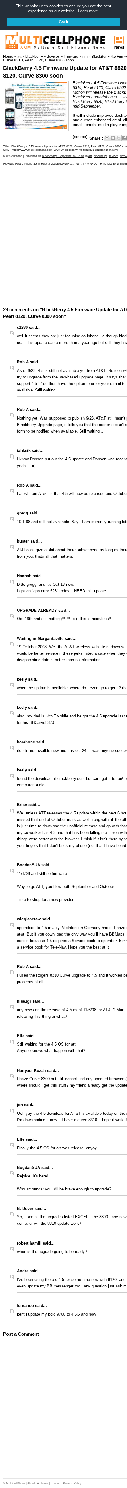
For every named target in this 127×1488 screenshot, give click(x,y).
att (90, 156)
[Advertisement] (63, 235)
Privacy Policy (72, 1483)
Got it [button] (63, 22)
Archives (42, 1483)
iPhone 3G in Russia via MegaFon (46, 163)
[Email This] (107, 138)
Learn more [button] (88, 11)
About (31, 1483)
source (80, 137)
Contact (56, 1483)
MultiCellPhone (15, 1483)
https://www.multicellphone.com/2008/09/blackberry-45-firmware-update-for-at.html (65, 149)
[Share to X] (119, 138)
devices (113, 156)
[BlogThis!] (113, 138)
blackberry (100, 156)
